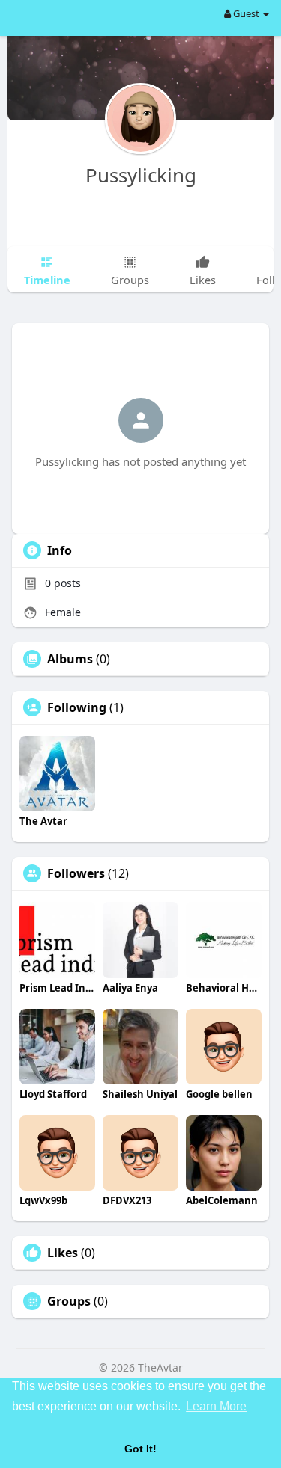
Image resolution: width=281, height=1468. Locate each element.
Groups (69, 1301)
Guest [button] (246, 13)
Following (76, 707)
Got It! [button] (140, 1449)
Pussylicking (140, 175)
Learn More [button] (216, 1406)
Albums (70, 659)
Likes (62, 1253)
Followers (76, 873)
